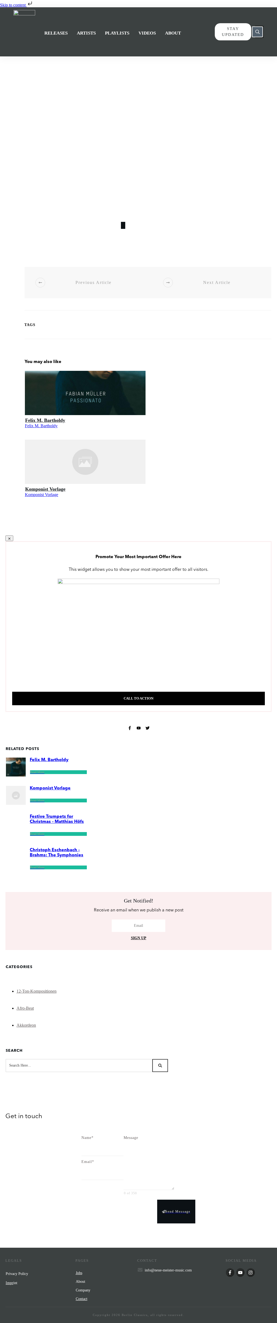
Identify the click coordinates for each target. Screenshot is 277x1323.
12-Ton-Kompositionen (37, 991)
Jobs (79, 1273)
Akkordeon (26, 1025)
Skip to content (13, 5)
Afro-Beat (25, 1008)
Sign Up (138, 938)
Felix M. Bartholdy (45, 420)
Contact (81, 1299)
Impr (9, 1283)
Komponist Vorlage (45, 489)
